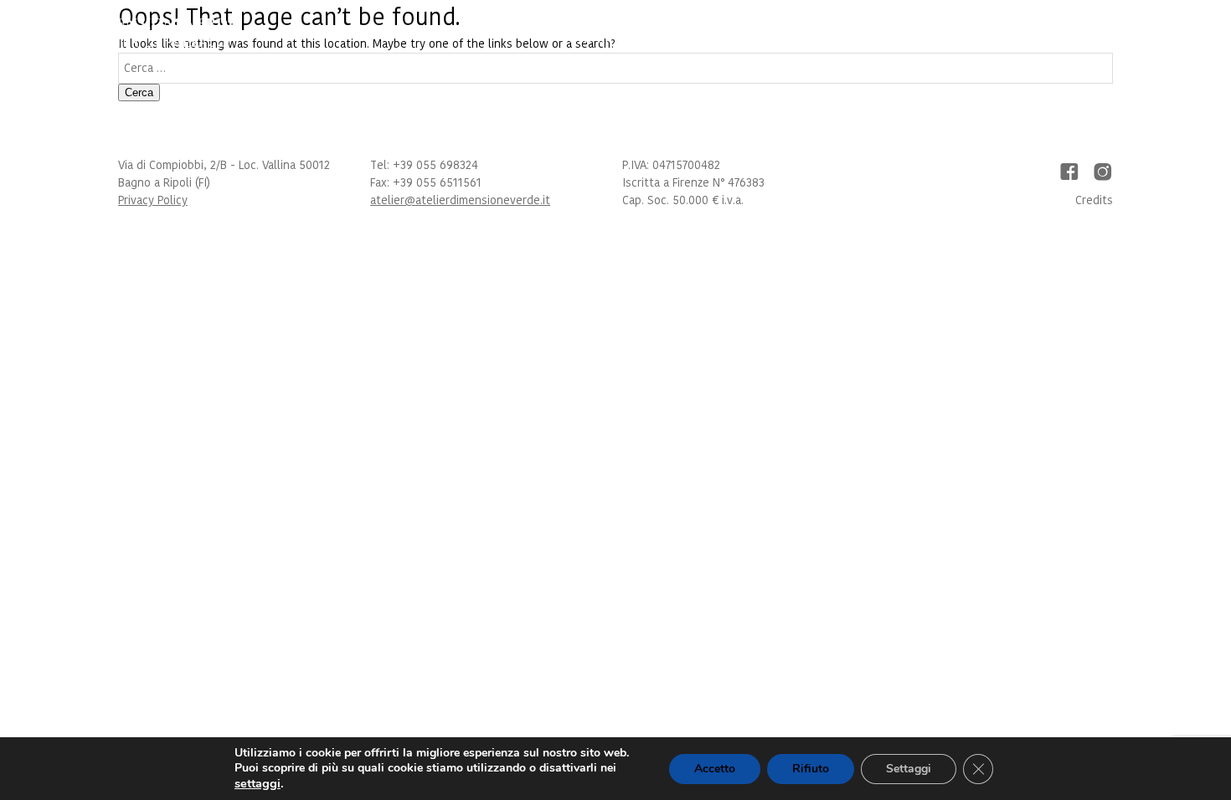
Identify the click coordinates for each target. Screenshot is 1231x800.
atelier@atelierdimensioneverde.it (460, 200)
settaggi (257, 783)
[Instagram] (1103, 172)
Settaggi (908, 769)
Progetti (826, 39)
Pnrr (984, 39)
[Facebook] (1069, 172)
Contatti (1117, 39)
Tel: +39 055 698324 (424, 164)
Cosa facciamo (716, 39)
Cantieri (913, 39)
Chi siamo (604, 39)
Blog (1042, 39)
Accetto (714, 769)
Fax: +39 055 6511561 (426, 182)
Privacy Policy (153, 200)
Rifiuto (810, 769)
